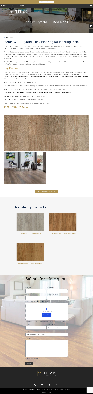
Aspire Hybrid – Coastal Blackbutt (30, 263)
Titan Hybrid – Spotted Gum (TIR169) (63, 233)
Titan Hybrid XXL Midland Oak (30, 233)
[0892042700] (35, 385)
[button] (89, 12)
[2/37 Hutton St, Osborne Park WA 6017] (42, 385)
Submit (29, 363)
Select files (46, 314)
